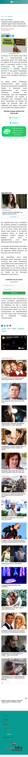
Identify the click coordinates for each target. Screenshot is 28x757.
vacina (9, 328)
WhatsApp (15, 118)
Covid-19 (4, 331)
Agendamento (21, 328)
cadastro (14, 328)
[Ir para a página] (14, 2)
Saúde (6, 16)
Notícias (10, 16)
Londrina (4, 328)
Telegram (15, 123)
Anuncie (9, 734)
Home (2, 16)
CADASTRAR (14, 293)
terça (21, 56)
